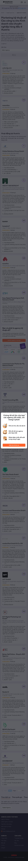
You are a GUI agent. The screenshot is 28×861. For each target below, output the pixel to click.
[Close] (25, 414)
